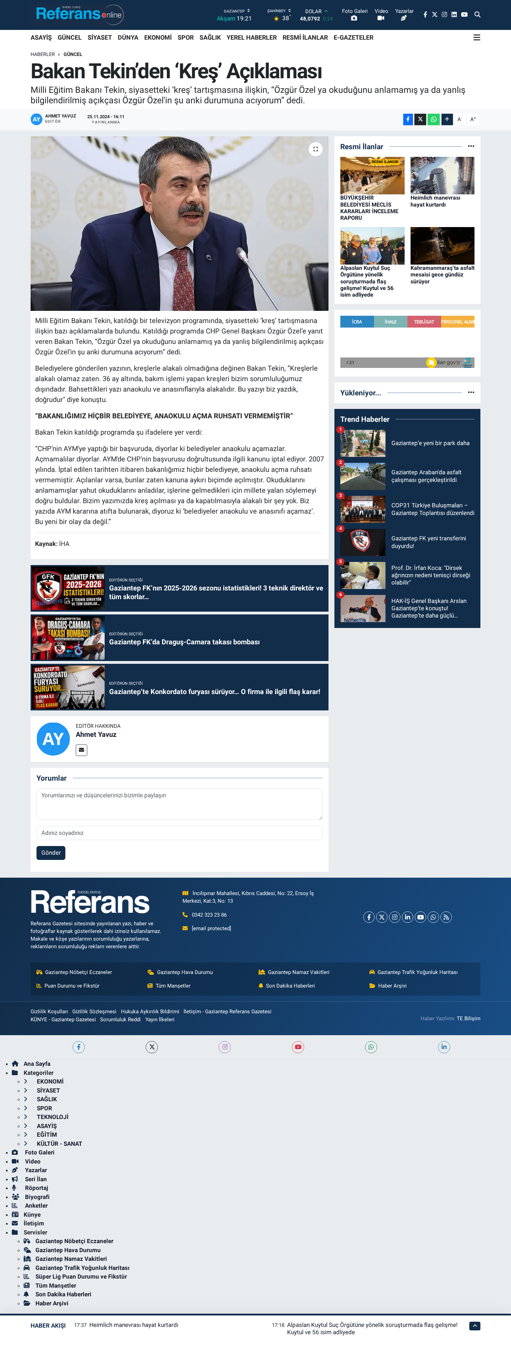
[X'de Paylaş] (420, 119)
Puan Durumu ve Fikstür (71, 986)
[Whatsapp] (433, 917)
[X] (382, 917)
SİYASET (100, 37)
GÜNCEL (70, 37)
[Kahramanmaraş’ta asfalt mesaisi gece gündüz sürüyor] (443, 245)
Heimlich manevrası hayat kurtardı (435, 201)
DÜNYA (128, 37)
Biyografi (37, 1196)
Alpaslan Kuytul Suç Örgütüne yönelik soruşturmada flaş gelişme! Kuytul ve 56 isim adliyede (367, 281)
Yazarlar (35, 1170)
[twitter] (152, 1047)
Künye (32, 1214)
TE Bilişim (468, 1018)
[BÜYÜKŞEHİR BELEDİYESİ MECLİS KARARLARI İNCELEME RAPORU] (372, 175)
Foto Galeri (39, 1152)
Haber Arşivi (392, 986)
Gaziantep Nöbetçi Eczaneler (78, 972)
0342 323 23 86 (209, 915)
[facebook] (79, 1047)
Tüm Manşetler (173, 986)
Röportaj (36, 1187)
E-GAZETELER (353, 37)
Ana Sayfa (37, 1063)
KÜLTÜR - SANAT (58, 1143)
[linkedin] (444, 1047)
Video (32, 1161)
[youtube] (298, 1047)
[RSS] (446, 917)
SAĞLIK (210, 37)
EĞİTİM (46, 1134)
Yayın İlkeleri (160, 1019)
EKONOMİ (158, 37)
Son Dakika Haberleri (290, 986)
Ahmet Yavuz (96, 734)
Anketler (36, 1205)
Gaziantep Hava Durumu (185, 972)
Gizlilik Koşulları (49, 1011)
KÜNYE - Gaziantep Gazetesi (63, 1019)
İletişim (34, 1223)
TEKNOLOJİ (51, 1116)
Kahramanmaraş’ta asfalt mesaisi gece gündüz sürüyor (442, 274)
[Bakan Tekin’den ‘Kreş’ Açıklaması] (179, 223)
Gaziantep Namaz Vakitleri (299, 972)
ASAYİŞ (41, 37)
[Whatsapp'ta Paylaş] (434, 119)
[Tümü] (471, 146)
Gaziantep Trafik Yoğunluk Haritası (418, 972)
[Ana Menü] (476, 37)
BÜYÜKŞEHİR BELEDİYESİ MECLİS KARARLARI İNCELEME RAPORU (369, 207)
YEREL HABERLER (252, 37)
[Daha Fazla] (447, 119)
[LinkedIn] (407, 917)
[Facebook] (369, 917)
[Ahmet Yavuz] (53, 738)
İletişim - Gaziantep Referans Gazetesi (227, 1011)
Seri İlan (35, 1179)
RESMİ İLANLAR (305, 37)
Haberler (43, 54)
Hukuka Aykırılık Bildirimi (150, 1011)
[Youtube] (420, 917)
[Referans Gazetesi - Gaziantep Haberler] (78, 14)
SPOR (186, 37)
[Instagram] (394, 917)
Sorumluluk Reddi (120, 1019)
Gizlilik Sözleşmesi (94, 1011)
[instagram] (225, 1047)
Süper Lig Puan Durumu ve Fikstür (81, 1276)
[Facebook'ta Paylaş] (408, 119)
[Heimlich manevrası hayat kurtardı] (443, 175)
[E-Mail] (81, 750)
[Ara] (477, 14)
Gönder (51, 852)
